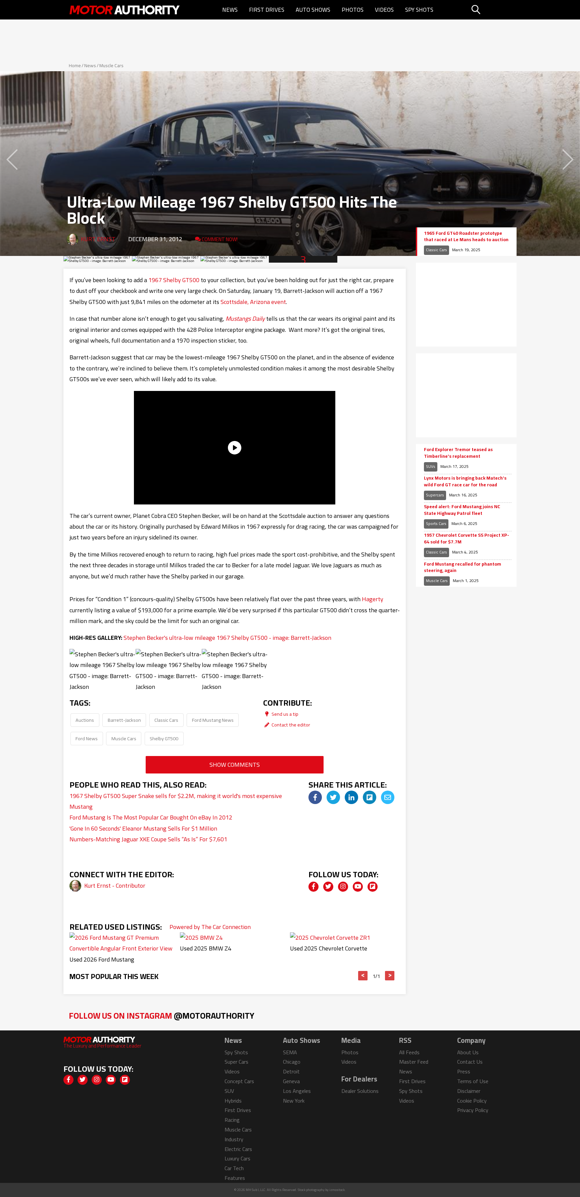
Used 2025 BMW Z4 (205, 948)
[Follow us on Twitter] (328, 887)
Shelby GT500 (164, 738)
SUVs (430, 466)
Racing (232, 1120)
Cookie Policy (472, 1101)
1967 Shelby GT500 (173, 279)
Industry (234, 1139)
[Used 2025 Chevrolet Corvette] (330, 937)
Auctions (85, 719)
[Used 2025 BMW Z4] (201, 937)
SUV (229, 1091)
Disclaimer (468, 1091)
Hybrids (233, 1101)
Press (463, 1071)
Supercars (435, 495)
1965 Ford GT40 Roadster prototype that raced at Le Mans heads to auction (466, 236)
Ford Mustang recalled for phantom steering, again (462, 567)
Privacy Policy (472, 1110)
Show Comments (234, 764)
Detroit (291, 1071)
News (230, 9)
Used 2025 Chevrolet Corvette (328, 948)
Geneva (291, 1081)
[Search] (493, 9)
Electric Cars (238, 1149)
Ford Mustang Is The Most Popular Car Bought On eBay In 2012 (150, 817)
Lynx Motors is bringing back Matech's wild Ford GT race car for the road (465, 481)
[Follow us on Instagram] (343, 887)
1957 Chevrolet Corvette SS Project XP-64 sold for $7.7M (466, 538)
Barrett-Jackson (124, 719)
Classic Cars (166, 719)
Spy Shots (419, 9)
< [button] (363, 975)
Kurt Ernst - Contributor (114, 885)
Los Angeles (297, 1091)
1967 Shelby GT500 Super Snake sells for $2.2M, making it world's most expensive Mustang (175, 801)
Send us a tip (284, 713)
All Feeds (409, 1052)
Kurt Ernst (98, 239)
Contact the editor (290, 724)
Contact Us (470, 1062)
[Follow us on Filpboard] (373, 887)
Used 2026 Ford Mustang (101, 959)
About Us (468, 1052)
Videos (384, 9)
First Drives (266, 9)
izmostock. (337, 1190)
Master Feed (413, 1062)
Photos (353, 9)
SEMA (290, 1052)
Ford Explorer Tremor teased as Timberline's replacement (458, 452)
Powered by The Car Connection (210, 926)
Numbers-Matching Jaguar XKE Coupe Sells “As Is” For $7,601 (148, 839)
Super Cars (236, 1062)
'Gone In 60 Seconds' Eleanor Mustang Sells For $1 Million (143, 828)
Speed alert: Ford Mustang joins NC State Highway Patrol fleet (462, 510)
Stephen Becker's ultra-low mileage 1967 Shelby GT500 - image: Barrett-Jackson (227, 637)
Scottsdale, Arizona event (253, 301)
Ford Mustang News (213, 719)
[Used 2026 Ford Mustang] (124, 948)
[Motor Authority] (124, 9)
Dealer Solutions (360, 1091)
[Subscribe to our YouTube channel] (358, 887)
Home (75, 65)
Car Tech (234, 1168)
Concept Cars (239, 1081)
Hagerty (372, 599)
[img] (315, 797)
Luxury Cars (237, 1158)
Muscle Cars (111, 65)
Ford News (87, 738)
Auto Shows (313, 9)
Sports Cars (436, 523)
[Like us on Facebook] (313, 887)
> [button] (390, 975)
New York (293, 1101)
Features (235, 1178)
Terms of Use (472, 1081)
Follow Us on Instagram (161, 1015)
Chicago (291, 1062)
